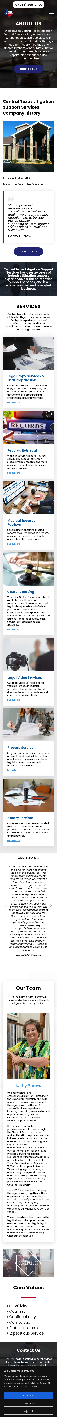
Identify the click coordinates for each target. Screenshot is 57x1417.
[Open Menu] (51, 13)
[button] (6, 905)
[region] (28, 1391)
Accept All (28, 1395)
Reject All (28, 1411)
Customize (28, 1403)
